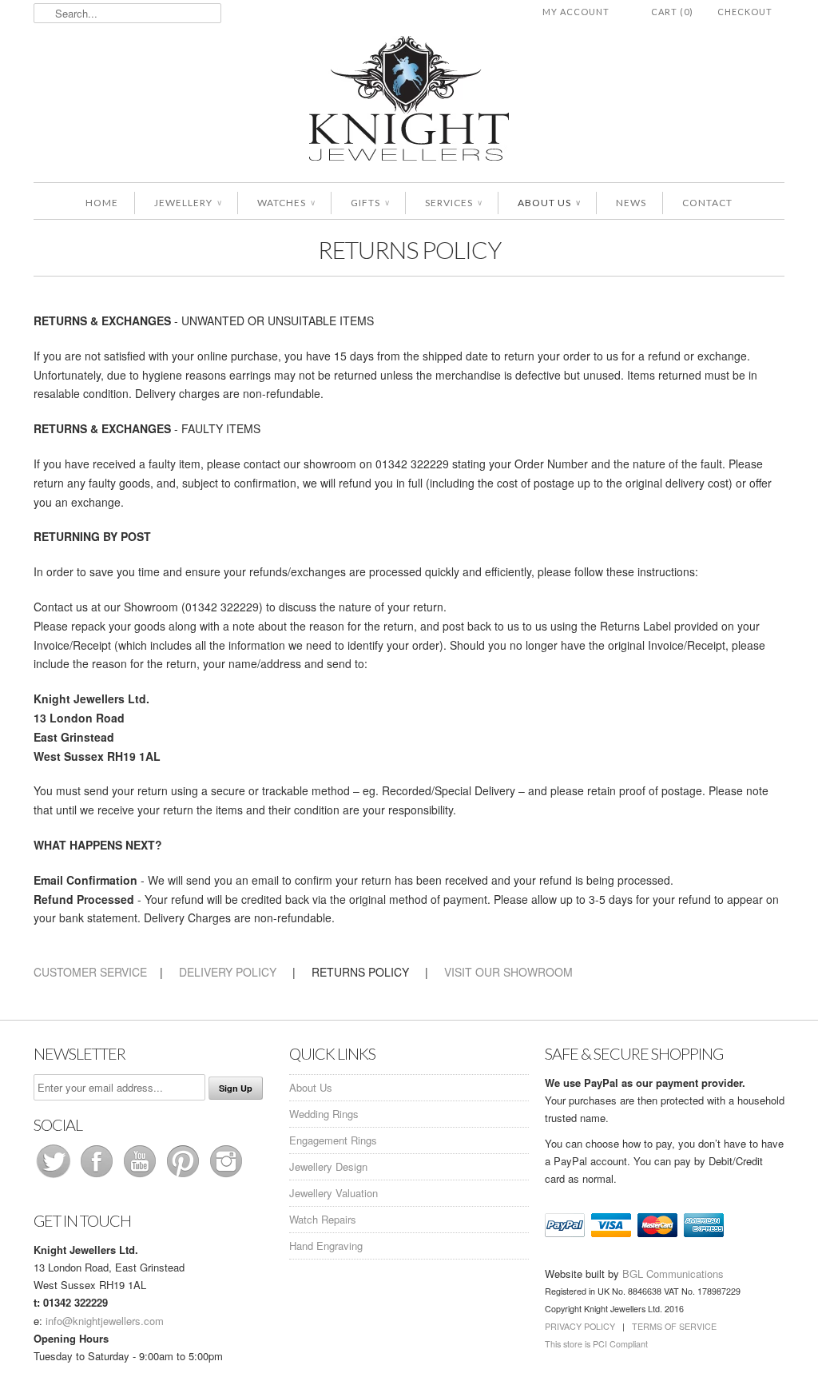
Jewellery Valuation (333, 1192)
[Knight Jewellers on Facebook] (98, 1176)
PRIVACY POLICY (580, 1326)
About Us (549, 203)
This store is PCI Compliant (596, 1344)
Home (101, 203)
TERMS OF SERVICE (674, 1326)
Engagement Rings (333, 1140)
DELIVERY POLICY (227, 972)
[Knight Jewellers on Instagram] (226, 1176)
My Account (576, 11)
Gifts (370, 203)
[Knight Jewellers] (409, 101)
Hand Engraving (326, 1245)
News (631, 203)
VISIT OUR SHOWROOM (508, 972)
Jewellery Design (328, 1166)
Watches (286, 203)
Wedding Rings (324, 1113)
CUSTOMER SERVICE (90, 972)
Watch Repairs (322, 1219)
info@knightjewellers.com (105, 1320)
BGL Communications (673, 1273)
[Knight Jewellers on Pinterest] (184, 1176)
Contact (707, 203)
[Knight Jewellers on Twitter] (55, 1176)
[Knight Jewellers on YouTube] (141, 1176)
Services (453, 203)
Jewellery (187, 203)
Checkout (744, 11)
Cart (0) (672, 11)
